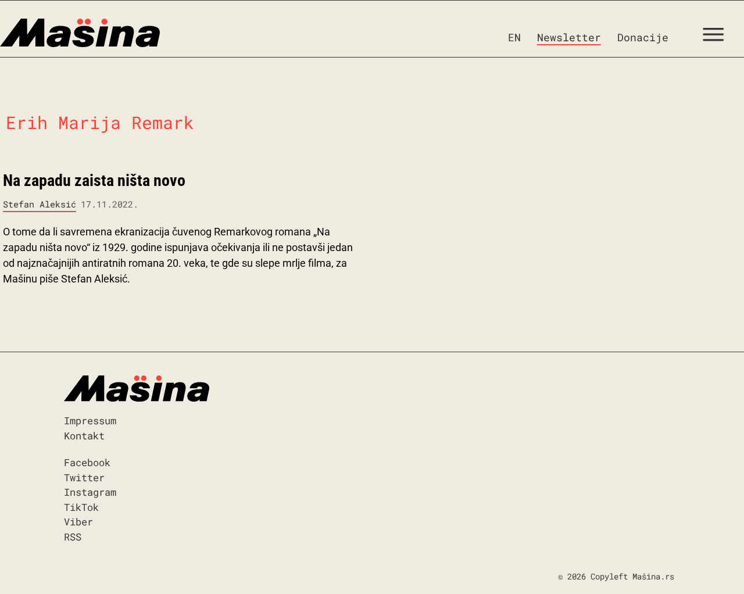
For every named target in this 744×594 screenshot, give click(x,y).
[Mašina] (80, 33)
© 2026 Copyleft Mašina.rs (616, 576)
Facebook (87, 462)
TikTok (81, 507)
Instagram (90, 492)
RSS (72, 536)
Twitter (84, 477)
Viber (78, 521)
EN (514, 37)
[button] (717, 37)
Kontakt (84, 435)
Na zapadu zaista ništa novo (94, 180)
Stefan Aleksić (39, 204)
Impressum (90, 420)
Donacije (642, 37)
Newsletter (569, 37)
